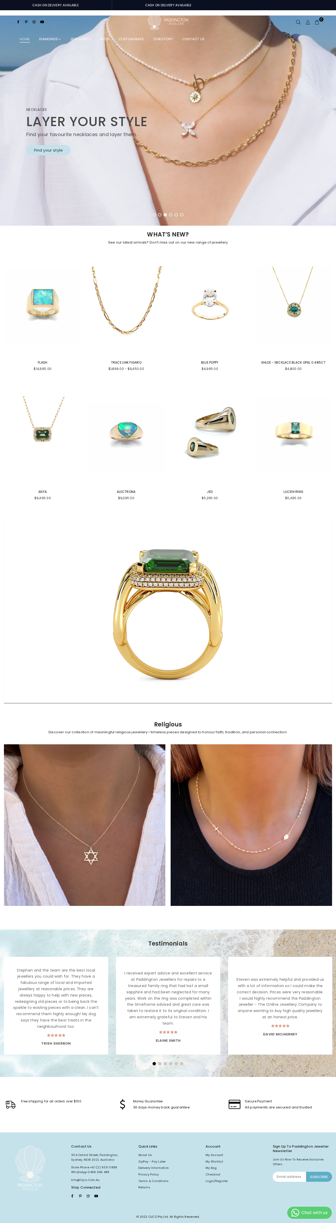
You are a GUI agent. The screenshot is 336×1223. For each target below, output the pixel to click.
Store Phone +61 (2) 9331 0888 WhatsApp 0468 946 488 (94, 1169)
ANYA (42, 491)
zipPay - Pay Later (152, 1161)
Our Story (163, 39)
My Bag (211, 1168)
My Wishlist (214, 1161)
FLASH (42, 362)
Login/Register (217, 1181)
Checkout (213, 1174)
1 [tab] (154, 215)
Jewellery (79, 39)
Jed (210, 491)
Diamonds (49, 39)
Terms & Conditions (153, 1181)
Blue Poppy (210, 362)
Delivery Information (153, 1168)
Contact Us (193, 39)
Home (25, 39)
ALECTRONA (126, 491)
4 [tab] (171, 215)
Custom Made (131, 39)
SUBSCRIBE (319, 1176)
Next (323, 120)
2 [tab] (160, 215)
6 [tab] (182, 215)
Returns (144, 1187)
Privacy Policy (148, 1174)
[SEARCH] (298, 22)
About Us (145, 1155)
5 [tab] (176, 215)
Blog (104, 39)
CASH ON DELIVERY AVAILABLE (55, 5)
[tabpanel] (168, 121)
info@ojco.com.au (85, 1180)
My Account (214, 1155)
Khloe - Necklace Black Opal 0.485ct (293, 362)
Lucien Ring (293, 491)
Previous (13, 120)
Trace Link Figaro (126, 362)
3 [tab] (165, 215)
